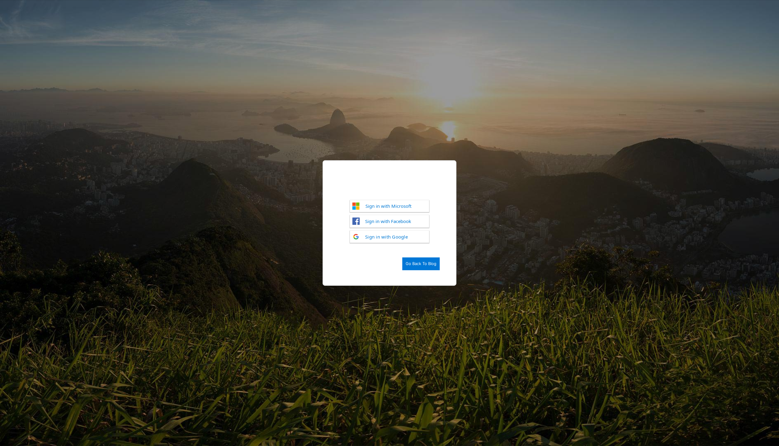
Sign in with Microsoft (388, 206)
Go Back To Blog (421, 263)
